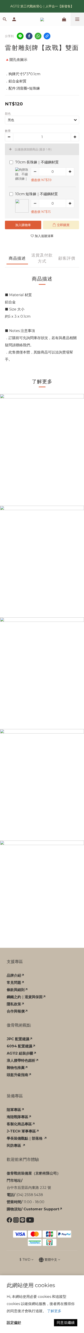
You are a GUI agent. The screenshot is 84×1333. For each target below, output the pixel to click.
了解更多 (54, 1311)
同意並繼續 (66, 1322)
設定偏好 (14, 1322)
